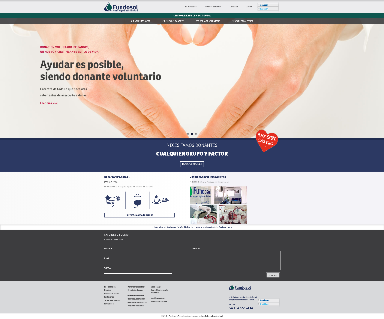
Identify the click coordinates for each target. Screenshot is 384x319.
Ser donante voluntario (208, 21)
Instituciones (109, 304)
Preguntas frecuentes (136, 306)
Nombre (108, 248)
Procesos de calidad (213, 6)
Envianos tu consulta (159, 301)
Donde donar (192, 164)
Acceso (249, 6)
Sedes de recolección (243, 21)
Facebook (269, 4)
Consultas (234, 6)
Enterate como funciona (139, 215)
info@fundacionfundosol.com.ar (219, 227)
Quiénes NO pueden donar (138, 302)
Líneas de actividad (111, 293)
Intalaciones (109, 297)
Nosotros (107, 290)
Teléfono (108, 268)
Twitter (269, 10)
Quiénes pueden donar (136, 299)
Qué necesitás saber (140, 21)
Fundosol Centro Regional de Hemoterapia (121, 7)
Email (107, 258)
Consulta (196, 248)
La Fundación (190, 6)
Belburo (208, 316)
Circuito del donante (173, 21)
